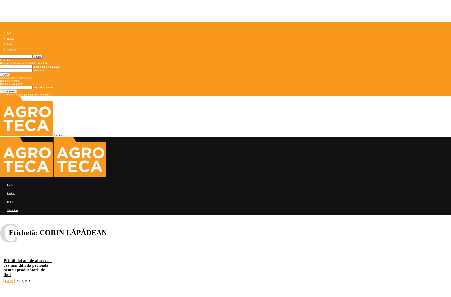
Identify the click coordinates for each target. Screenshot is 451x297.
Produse (10, 38)
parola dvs (38, 70)
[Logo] (27, 176)
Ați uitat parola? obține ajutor (16, 77)
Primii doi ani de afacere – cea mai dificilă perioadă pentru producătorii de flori (28, 267)
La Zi (9, 33)
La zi (9, 281)
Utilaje (10, 44)
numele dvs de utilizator (46, 66)
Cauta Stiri (11, 49)
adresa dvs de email (43, 87)
